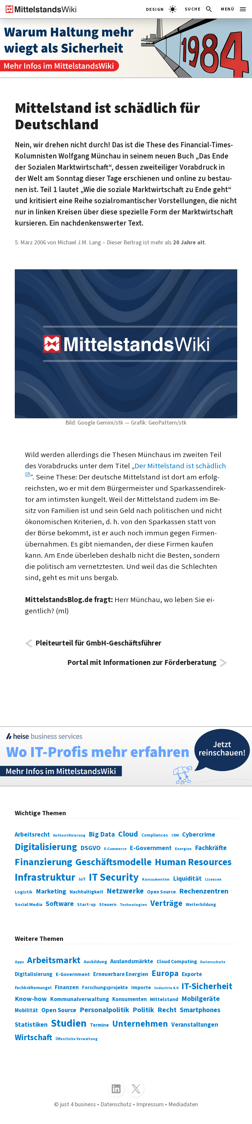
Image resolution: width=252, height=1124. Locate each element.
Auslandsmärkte (131, 961)
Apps (19, 962)
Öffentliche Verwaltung (76, 1039)
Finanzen (67, 987)
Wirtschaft (33, 1037)
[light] (161, 9)
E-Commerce (115, 849)
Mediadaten (183, 1104)
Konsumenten (156, 879)
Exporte (192, 974)
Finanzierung (43, 862)
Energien (183, 849)
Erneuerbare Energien (120, 974)
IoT (82, 879)
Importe (141, 987)
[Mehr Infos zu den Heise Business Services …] (126, 756)
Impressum (150, 1104)
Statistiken (31, 1024)
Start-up (86, 904)
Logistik (23, 892)
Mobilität (26, 1010)
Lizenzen (213, 879)
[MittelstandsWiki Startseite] (38, 9)
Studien (69, 1023)
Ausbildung (95, 962)
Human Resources (193, 862)
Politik (143, 1010)
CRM (175, 835)
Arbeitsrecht (32, 834)
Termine (99, 1025)
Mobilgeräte (200, 999)
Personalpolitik (104, 1010)
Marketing (51, 891)
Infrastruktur (45, 877)
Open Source (161, 892)
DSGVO (90, 848)
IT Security (114, 877)
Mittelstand (164, 999)
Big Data (102, 834)
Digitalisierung (46, 847)
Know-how (31, 999)
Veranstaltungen (194, 1024)
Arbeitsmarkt (53, 960)
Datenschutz (212, 962)
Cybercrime (198, 834)
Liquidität (187, 878)
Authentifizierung (69, 835)
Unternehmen (140, 1024)
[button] (199, 9)
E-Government (151, 848)
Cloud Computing (177, 961)
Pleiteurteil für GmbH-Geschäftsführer (98, 643)
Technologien (133, 905)
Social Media (28, 904)
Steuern (107, 904)
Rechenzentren (203, 891)
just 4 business (78, 1104)
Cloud (128, 834)
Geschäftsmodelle (113, 862)
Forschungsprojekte (105, 987)
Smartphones (200, 1010)
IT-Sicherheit (206, 986)
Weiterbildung (201, 904)
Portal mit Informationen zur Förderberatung (142, 663)
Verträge (166, 903)
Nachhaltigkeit (86, 892)
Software (60, 904)
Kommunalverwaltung (79, 999)
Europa (165, 973)
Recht (167, 1010)
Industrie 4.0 (166, 988)
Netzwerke (125, 891)
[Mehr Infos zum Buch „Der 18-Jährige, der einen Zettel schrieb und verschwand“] (126, 48)
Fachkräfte (211, 848)
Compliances (154, 835)
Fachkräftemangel (33, 988)
